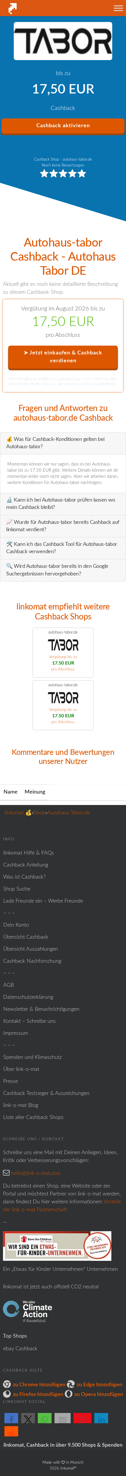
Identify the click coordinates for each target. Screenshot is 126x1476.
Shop (39, 813)
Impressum (15, 1033)
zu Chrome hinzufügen (39, 1384)
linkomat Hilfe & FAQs (28, 853)
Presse (10, 1081)
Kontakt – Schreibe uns (29, 1021)
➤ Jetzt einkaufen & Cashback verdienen (63, 357)
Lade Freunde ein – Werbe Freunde (43, 901)
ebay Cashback (20, 1348)
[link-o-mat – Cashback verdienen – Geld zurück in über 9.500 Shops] (37, 8)
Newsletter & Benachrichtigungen (41, 1009)
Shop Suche (16, 889)
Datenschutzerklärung (28, 997)
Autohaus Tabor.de (68, 813)
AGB (8, 985)
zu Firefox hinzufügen (38, 1394)
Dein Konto (16, 925)
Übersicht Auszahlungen (30, 949)
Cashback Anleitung (25, 865)
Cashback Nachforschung (32, 961)
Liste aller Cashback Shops (33, 1117)
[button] (11, 1423)
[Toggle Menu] (118, 8)
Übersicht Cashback (25, 937)
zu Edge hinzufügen (99, 1384)
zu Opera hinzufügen (98, 1394)
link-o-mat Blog (20, 1105)
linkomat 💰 (18, 813)
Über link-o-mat (21, 1069)
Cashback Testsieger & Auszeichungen (46, 1093)
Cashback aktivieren (63, 125)
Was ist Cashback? (24, 877)
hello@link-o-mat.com (35, 1173)
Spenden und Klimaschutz (32, 1057)
